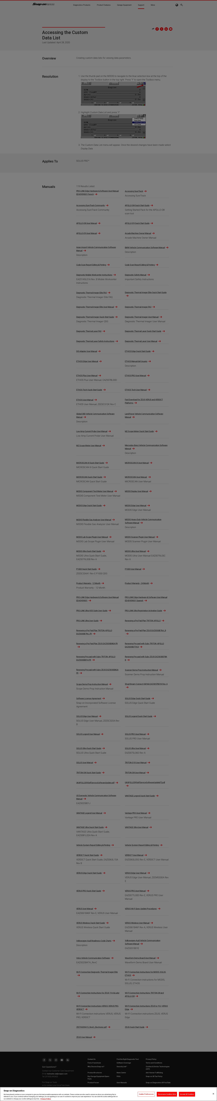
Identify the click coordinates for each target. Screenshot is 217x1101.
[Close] (213, 1093)
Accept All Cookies (187, 1094)
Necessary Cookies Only (167, 1094)
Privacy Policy (45, 1099)
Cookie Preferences (146, 1094)
